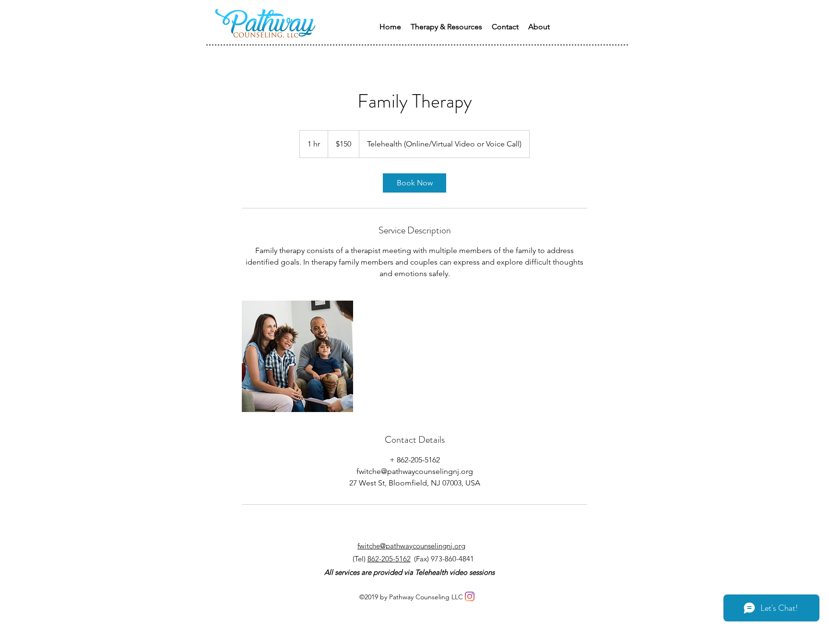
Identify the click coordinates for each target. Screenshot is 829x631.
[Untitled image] (297, 356)
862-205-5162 (389, 558)
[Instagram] (469, 596)
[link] (414, 183)
